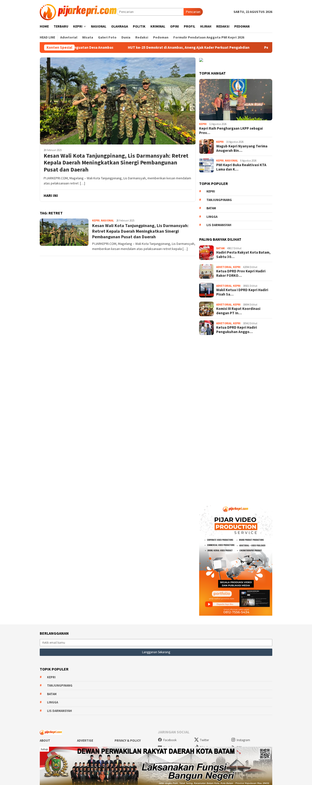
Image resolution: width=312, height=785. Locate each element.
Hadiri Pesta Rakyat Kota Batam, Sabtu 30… (243, 254)
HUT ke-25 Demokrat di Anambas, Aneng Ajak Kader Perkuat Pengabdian (160, 47)
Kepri (96, 220)
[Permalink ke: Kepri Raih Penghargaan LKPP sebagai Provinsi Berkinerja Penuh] (235, 99)
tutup (44, 749)
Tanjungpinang (219, 200)
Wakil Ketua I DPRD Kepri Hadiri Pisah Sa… (242, 292)
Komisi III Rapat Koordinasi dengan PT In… (238, 310)
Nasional (107, 220)
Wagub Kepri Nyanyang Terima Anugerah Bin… (241, 148)
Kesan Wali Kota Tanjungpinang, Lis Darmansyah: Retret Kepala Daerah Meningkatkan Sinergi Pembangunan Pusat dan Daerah (116, 162)
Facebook (169, 740)
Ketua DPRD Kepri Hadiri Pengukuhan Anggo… (236, 329)
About (45, 740)
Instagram (243, 740)
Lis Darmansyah (218, 225)
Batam (211, 208)
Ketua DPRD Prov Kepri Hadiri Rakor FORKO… (240, 273)
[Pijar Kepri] (78, 11)
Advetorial (224, 267)
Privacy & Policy (128, 740)
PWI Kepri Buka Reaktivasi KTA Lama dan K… (241, 167)
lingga (211, 217)
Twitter (204, 740)
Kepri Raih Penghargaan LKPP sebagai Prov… (231, 130)
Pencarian (193, 12)
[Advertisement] (235, 417)
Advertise (85, 740)
